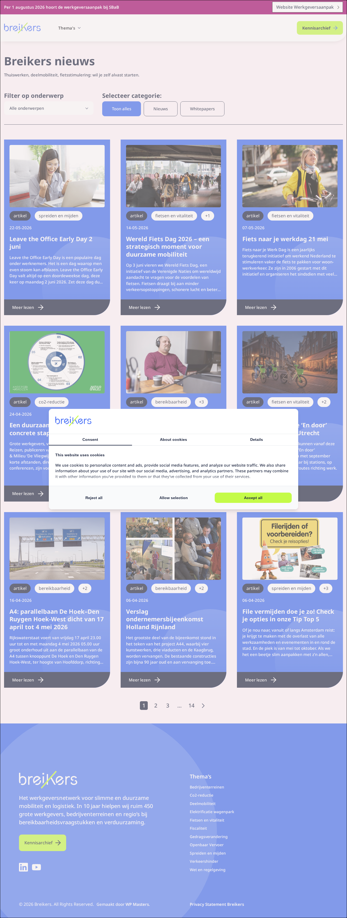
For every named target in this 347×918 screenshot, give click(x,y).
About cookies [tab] (173, 439)
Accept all (253, 498)
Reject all (93, 498)
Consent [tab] (90, 439)
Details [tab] (256, 439)
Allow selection (173, 498)
